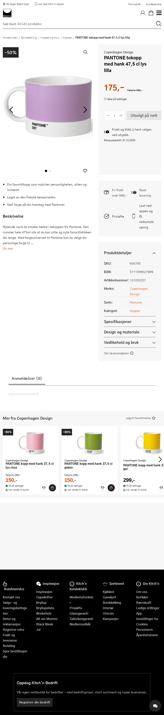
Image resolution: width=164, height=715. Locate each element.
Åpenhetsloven (147, 635)
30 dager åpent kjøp (17, 4)
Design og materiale (121, 332)
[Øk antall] (121, 115)
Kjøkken (108, 591)
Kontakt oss (11, 597)
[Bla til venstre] (11, 109)
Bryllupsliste (45, 608)
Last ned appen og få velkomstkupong (146, 216)
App (139, 613)
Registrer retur (13, 629)
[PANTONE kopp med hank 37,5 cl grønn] (89, 443)
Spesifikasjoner (117, 321)
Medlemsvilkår (80, 624)
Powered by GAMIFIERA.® (23, 394)
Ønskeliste (44, 613)
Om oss (141, 591)
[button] (85, 171)
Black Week (44, 624)
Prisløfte (118, 216)
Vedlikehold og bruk (121, 342)
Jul (38, 629)
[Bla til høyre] (84, 109)
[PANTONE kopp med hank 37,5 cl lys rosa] (31, 443)
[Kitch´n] (7, 13)
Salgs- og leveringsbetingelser (15, 608)
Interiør (108, 608)
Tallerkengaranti (81, 618)
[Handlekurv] (151, 13)
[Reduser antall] (108, 115)
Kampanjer (111, 618)
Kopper (67, 37)
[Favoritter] (43, 487)
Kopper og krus (49, 37)
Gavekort (109, 597)
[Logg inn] (143, 13)
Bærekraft (143, 602)
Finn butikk (134, 4)
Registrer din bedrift (34, 702)
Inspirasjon (44, 591)
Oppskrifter (44, 597)
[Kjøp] (52, 487)
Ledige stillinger (147, 608)
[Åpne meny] (158, 13)
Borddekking (29, 37)
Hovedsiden (10, 37)
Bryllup (41, 602)
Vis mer (8, 248)
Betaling (9, 645)
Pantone (136, 302)
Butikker (142, 597)
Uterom (108, 613)
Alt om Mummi (46, 618)
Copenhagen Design (118, 52)
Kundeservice (153, 4)
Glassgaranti (79, 613)
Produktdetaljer (118, 253)
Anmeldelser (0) (27, 378)
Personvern (144, 629)
